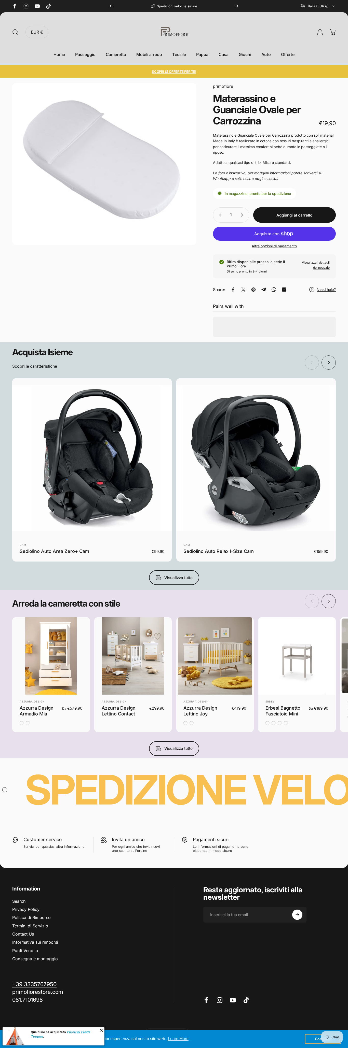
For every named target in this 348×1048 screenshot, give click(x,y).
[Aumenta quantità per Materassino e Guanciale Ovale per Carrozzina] (243, 215)
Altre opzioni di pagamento (274, 246)
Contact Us (23, 934)
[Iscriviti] (297, 915)
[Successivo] (236, 6)
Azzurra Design (32, 701)
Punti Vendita (25, 950)
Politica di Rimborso (31, 917)
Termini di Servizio (30, 925)
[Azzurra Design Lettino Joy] (215, 656)
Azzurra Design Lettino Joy (200, 710)
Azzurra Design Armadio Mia (36, 710)
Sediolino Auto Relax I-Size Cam (218, 551)
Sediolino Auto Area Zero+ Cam (54, 551)
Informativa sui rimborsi (35, 942)
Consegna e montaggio (35, 958)
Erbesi (270, 701)
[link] (27, 999)
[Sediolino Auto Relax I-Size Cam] (256, 458)
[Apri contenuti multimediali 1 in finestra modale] (104, 164)
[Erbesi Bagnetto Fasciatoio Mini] (297, 656)
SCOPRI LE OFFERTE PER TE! (174, 71)
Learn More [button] (178, 1039)
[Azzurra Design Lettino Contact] (133, 656)
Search (19, 901)
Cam (23, 544)
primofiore (223, 86)
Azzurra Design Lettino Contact (119, 710)
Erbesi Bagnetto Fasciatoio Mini (282, 710)
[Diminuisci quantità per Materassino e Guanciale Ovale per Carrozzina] (219, 215)
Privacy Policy (25, 909)
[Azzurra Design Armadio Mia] (51, 656)
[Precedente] (111, 6)
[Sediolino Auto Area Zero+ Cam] (92, 458)
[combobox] (318, 6)
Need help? (326, 289)
